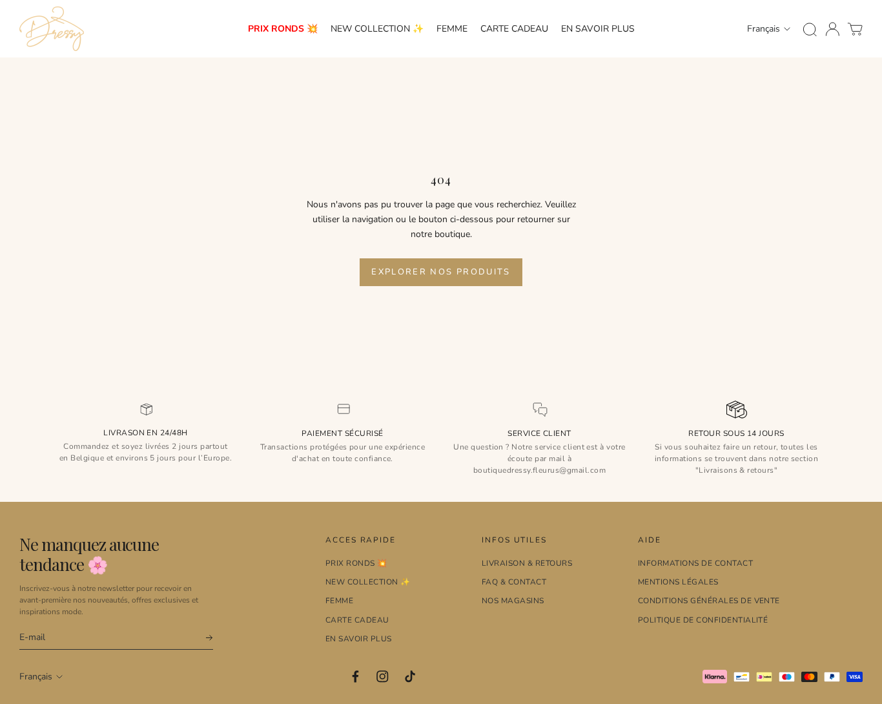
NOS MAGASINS (513, 600)
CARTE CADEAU (514, 29)
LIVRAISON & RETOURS (527, 563)
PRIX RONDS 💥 (283, 29)
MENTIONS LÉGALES (678, 582)
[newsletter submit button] (203, 638)
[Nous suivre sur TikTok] (410, 676)
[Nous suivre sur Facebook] (355, 676)
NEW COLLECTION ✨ (377, 29)
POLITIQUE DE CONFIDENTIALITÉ (703, 620)
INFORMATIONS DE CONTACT (695, 563)
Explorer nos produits (440, 272)
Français (763, 29)
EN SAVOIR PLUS (598, 29)
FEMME (451, 29)
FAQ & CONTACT (514, 582)
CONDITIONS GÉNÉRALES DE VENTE (709, 600)
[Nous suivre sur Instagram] (382, 676)
